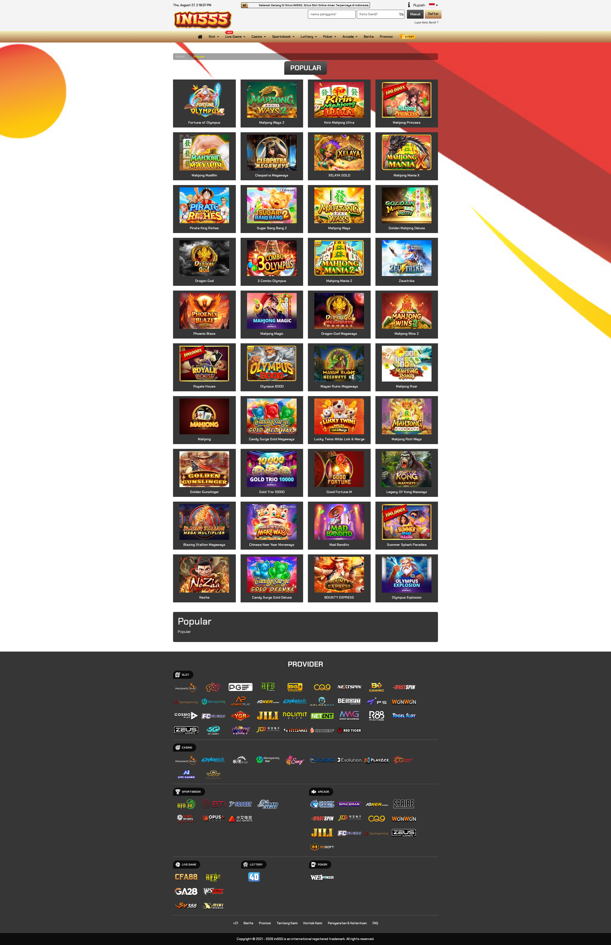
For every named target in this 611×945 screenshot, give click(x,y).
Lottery (307, 36)
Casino (257, 36)
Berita (369, 36)
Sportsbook (281, 36)
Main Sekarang (204, 103)
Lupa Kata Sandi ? (426, 22)
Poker (327, 36)
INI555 (180, 56)
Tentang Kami (287, 923)
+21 (235, 923)
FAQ (375, 923)
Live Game (233, 36)
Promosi (386, 36)
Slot (212, 36)
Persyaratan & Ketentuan (347, 923)
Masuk (415, 14)
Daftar (433, 13)
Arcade (348, 36)
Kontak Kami (312, 923)
